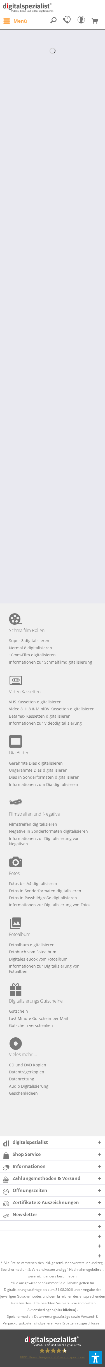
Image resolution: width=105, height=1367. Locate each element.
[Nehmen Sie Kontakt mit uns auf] (68, 21)
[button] (95, 1357)
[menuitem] (15, 21)
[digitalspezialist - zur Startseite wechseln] (52, 8)
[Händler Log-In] (82, 21)
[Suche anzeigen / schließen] (53, 21)
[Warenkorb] (97, 21)
